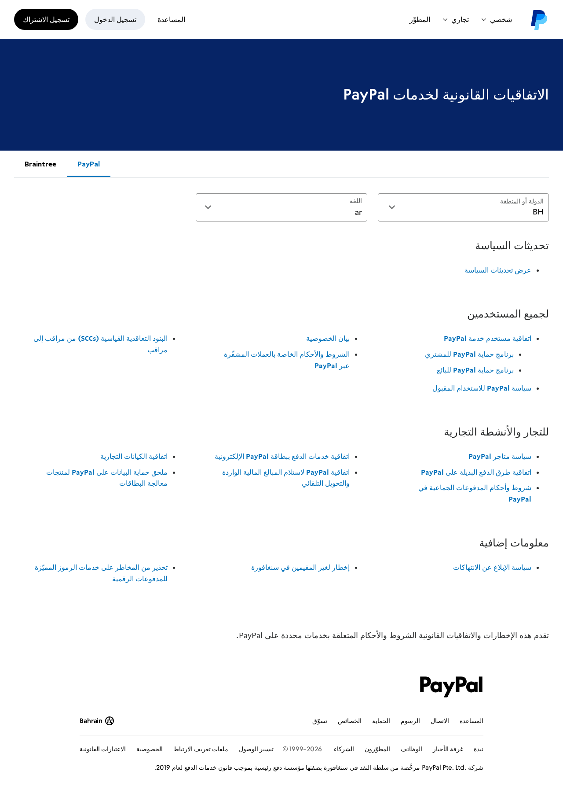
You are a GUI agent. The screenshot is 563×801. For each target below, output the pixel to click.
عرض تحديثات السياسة (497, 270)
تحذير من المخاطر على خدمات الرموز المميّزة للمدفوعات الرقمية (101, 573)
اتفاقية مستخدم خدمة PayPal (487, 338)
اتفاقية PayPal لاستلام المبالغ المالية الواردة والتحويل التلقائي (285, 478)
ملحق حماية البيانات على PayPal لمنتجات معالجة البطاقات (107, 478)
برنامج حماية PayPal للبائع (475, 369)
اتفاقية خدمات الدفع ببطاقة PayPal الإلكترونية (282, 456)
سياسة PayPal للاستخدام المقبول (481, 388)
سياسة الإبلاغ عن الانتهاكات (492, 567)
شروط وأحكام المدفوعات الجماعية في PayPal (474, 493)
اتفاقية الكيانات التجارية (134, 456)
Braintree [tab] (40, 163)
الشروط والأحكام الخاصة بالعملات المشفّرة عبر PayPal (286, 360)
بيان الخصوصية (327, 338)
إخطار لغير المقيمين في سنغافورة (300, 567)
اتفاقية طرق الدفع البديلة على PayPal (476, 472)
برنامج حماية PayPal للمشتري (469, 354)
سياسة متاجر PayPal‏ (499, 456)
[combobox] (463, 207)
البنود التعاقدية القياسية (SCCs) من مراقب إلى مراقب (100, 344)
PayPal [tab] (88, 163)
